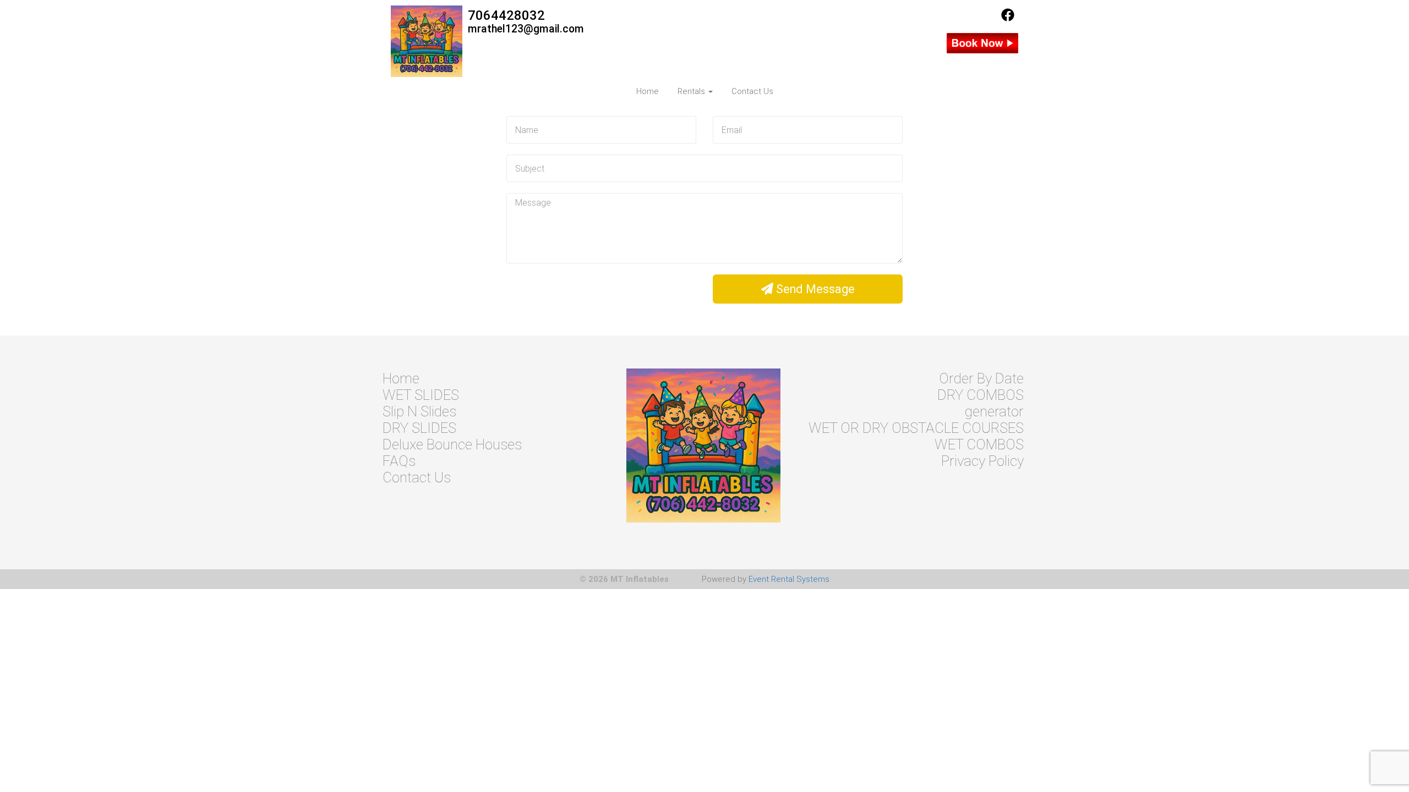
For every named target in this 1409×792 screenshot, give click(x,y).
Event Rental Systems (789, 579)
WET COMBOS (979, 444)
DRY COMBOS (980, 395)
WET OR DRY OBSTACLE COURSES (916, 428)
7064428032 (506, 15)
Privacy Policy (982, 461)
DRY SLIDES (419, 428)
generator (994, 411)
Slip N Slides (419, 411)
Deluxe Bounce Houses (452, 444)
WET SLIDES (421, 395)
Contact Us (752, 91)
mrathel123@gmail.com (526, 29)
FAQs (399, 461)
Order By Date (981, 378)
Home (647, 91)
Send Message (814, 289)
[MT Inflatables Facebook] (1007, 19)
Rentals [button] (692, 91)
